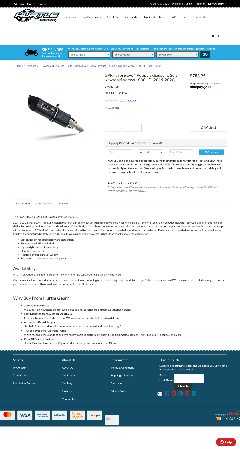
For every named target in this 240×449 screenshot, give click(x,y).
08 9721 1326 (160, 3)
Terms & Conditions (122, 367)
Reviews (64, 203)
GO (205, 54)
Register (200, 3)
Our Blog (67, 383)
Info (209, 86)
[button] (144, 100)
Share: (109, 108)
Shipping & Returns (154, 17)
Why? (142, 190)
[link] (167, 393)
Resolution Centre (24, 383)
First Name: (166, 379)
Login (189, 3)
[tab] (23, 203)
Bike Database (90, 17)
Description (23, 203)
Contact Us (199, 17)
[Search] (15, 4)
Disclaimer (117, 383)
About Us (112, 17)
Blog (184, 17)
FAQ (173, 17)
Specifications (44, 203)
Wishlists (177, 3)
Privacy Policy (119, 391)
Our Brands (130, 17)
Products (68, 17)
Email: (163, 375)
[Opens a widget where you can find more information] (226, 442)
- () (216, 35)
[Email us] (160, 393)
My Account (20, 367)
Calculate (212, 152)
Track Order (20, 375)
